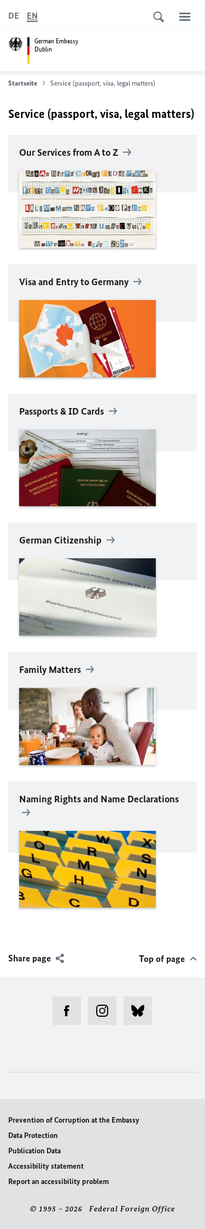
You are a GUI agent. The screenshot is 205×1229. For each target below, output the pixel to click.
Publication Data (34, 1151)
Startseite (22, 83)
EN (32, 15)
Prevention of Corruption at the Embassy (73, 1120)
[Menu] (185, 16)
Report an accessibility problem (58, 1181)
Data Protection (33, 1135)
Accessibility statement (46, 1166)
